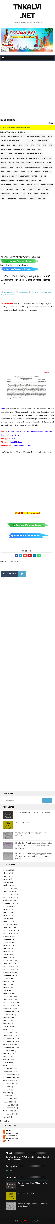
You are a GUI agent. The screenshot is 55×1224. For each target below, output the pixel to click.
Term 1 (30, 189)
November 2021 (9, 1042)
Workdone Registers (37, 198)
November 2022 (9, 1005)
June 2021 (6, 1057)
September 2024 (9, 939)
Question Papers (7, 180)
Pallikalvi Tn (24, 176)
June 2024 (6, 948)
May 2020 (6, 1093)
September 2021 (9, 1047)
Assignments (19, 149)
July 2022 (6, 1017)
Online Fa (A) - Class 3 (43, 171)
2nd (8, 145)
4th (20, 145)
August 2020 (7, 1087)
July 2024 (6, 945)
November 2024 (9, 933)
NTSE (30, 171)
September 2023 (9, 975)
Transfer (44, 194)
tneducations (10, 1141)
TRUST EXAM (11, 198)
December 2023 (9, 966)
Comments (11, 295)
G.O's (49, 163)
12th (24, 141)
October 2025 (8, 900)
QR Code (43, 176)
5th (26, 145)
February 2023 (8, 996)
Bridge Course (6, 154)
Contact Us (19, 154)
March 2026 (7, 885)
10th (3, 136)
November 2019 (9, 1108)
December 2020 (9, 1075)
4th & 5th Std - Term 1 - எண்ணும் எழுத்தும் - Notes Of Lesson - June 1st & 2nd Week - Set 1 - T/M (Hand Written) (33, 845)
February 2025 (8, 924)
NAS (2, 171)
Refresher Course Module (26, 180)
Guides (3, 167)
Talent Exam (20, 189)
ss (2, 189)
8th (44, 145)
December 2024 (9, 930)
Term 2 (38, 189)
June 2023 (6, 984)
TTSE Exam (22, 198)
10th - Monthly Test (15, 136)
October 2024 (8, 936)
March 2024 (7, 957)
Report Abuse (5, 1121)
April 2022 (6, 1026)
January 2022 (8, 1035)
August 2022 (7, 1014)
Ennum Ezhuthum (7, 158)
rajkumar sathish (11, 1133)
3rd (14, 145)
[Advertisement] (27, 91)
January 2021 (8, 1072)
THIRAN (15, 194)
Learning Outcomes (32, 167)
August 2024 (7, 942)
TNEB (36, 194)
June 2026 (6, 876)
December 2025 (9, 894)
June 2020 (6, 1090)
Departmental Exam (34, 154)
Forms (3, 163)
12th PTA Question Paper (39, 141)
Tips (23, 194)
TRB (2, 198)
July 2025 (6, 909)
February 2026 (8, 888)
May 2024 (6, 951)
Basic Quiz (31, 149)
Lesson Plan (47, 167)
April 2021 (6, 1062)
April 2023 (6, 990)
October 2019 (8, 1111)
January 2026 (8, 891)
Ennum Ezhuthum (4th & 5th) (27, 158)
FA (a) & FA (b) (46, 158)
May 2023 (6, 987)
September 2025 (9, 903)
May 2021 (6, 1060)
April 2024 (6, 954)
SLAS (22, 185)
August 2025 (7, 906)
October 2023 (8, 972)
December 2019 (9, 1105)
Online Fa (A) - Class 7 (8, 176)
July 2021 (6, 1054)
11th (50, 136)
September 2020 (9, 1084)
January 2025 (8, 927)
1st (2, 145)
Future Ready (39, 163)
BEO (39, 149)
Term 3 (47, 189)
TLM (29, 194)
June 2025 (6, 912)
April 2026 (6, 882)
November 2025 (9, 897)
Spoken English (47, 185)
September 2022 (9, 1011)
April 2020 (6, 1096)
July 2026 (6, 873)
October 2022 (8, 1008)
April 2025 (6, 918)
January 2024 (8, 963)
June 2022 (6, 1020)
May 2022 (6, 1023)
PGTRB (34, 176)
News (16, 171)
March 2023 (7, 993)
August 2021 (7, 1050)
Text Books (5, 194)
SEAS (15, 185)
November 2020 (9, 1078)
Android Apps (6, 149)
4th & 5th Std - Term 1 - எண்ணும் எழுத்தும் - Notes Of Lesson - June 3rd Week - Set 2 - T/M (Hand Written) (33, 856)
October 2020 (8, 1081)
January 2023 (8, 999)
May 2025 (6, 915)
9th (50, 145)
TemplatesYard (34, 1221)
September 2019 (9, 1114)
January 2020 (8, 1102)
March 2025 (7, 921)
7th (38, 145)
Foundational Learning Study (20, 163)
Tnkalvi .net (27, 11)
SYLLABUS (9, 189)
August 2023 (7, 978)
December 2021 (9, 1038)
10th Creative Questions (35, 136)
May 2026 (6, 879)
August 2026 (7, 870)
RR (40, 180)
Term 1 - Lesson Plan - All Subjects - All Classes (32, 812)
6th (32, 145)
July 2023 (6, 981)
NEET (9, 171)
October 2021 (8, 1045)
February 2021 (8, 1069)
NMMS (23, 171)
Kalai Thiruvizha (15, 167)
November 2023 (9, 969)
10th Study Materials (22, 822)
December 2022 (9, 1002)
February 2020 (8, 1099)
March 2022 (7, 1029)
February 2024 (8, 960)
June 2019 (6, 1117)
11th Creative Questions (10, 141)
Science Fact (6, 185)
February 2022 (8, 1032)
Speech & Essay (32, 185)
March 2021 (7, 1066)
